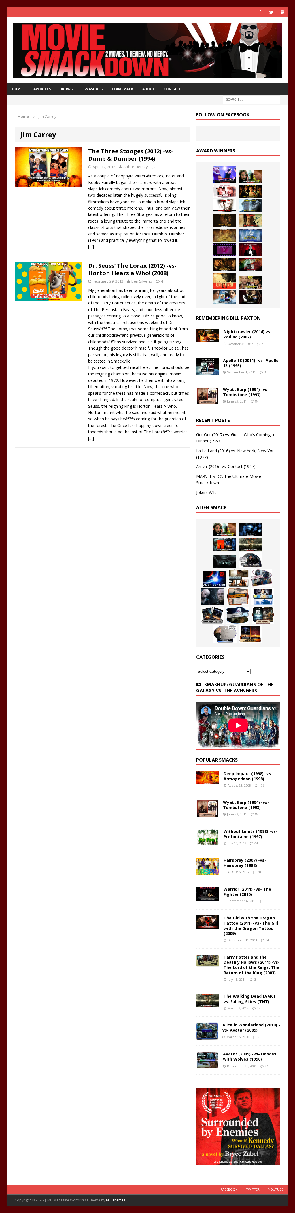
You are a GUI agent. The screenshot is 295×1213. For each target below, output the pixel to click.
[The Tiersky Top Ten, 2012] (224, 249)
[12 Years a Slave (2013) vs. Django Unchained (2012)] (224, 220)
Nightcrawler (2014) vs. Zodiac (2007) (247, 334)
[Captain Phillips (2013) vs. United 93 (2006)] (250, 220)
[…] (91, 246)
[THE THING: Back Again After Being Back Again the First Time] (250, 560)
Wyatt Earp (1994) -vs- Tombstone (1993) (246, 392)
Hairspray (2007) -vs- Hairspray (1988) (245, 862)
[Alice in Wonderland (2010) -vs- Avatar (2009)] (207, 1036)
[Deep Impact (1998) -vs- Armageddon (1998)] (207, 780)
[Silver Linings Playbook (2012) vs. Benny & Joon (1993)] (250, 282)
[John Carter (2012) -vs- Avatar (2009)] (224, 544)
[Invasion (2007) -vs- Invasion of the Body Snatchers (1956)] (225, 634)
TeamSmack (122, 89)
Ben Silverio (141, 281)
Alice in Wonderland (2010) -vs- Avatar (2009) (251, 1027)
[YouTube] (282, 12)
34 (267, 940)
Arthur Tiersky (135, 166)
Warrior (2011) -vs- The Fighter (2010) (247, 891)
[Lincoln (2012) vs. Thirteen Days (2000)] (250, 297)
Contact (172, 89)
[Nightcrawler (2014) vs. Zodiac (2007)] (207, 339)
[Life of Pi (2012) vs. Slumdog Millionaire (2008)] (224, 297)
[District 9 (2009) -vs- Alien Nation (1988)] (238, 596)
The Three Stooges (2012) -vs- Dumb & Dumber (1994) (130, 154)
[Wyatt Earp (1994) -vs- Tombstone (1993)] (207, 401)
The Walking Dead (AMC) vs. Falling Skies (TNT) (249, 998)
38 (259, 872)
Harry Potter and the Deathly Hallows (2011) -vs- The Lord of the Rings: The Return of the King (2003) (252, 965)
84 (257, 401)
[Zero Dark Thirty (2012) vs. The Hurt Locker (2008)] (250, 264)
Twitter (253, 1189)
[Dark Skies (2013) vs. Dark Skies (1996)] (250, 529)
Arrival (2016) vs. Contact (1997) (226, 466)
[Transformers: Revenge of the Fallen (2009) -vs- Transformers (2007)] (212, 615)
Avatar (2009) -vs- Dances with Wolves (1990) (249, 1056)
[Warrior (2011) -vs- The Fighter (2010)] (207, 897)
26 (259, 1037)
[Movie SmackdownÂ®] (147, 50)
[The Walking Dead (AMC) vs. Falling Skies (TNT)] (250, 544)
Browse (67, 89)
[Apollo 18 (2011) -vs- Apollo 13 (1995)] (207, 372)
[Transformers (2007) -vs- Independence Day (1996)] (250, 634)
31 (256, 979)
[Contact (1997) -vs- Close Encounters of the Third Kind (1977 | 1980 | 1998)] (262, 596)
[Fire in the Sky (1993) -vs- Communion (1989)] (237, 615)
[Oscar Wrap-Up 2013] (224, 235)
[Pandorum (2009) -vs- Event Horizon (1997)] (212, 596)
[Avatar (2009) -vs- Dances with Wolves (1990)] (207, 1065)
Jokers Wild (206, 492)
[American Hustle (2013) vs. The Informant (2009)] (250, 191)
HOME (17, 89)
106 (261, 785)
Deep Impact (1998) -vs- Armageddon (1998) (248, 776)
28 (258, 1008)
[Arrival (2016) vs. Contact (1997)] (250, 176)
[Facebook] (260, 12)
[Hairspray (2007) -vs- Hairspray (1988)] (207, 871)
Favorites (41, 89)
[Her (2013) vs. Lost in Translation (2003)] (224, 191)
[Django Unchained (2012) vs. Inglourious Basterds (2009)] (224, 264)
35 (266, 901)
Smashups (93, 89)
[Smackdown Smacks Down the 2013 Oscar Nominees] (250, 249)
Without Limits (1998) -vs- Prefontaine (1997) (250, 834)
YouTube (275, 1189)
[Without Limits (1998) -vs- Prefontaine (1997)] (207, 842)
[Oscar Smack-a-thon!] (250, 235)
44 (256, 843)
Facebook (229, 1189)
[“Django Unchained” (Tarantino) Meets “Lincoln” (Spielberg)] (224, 281)
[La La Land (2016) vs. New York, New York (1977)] (224, 174)
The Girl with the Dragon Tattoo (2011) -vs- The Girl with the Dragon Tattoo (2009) (251, 925)
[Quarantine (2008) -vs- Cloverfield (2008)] (238, 578)
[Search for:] (251, 99)
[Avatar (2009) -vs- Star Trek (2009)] (261, 578)
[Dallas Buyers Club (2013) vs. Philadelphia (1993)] (224, 205)
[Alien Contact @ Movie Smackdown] (214, 579)
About (148, 89)
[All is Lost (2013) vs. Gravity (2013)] (250, 205)
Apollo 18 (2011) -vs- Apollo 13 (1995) (251, 363)
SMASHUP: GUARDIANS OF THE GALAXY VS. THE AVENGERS (234, 687)
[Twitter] (271, 12)
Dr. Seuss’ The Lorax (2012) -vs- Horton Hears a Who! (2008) (132, 269)
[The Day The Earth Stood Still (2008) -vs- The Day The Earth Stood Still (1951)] (263, 615)
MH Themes (115, 1200)
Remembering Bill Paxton (228, 318)
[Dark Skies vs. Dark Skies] (224, 561)
